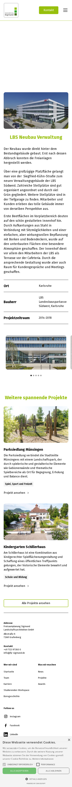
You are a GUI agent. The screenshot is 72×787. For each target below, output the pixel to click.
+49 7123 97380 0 (12, 649)
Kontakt (49, 10)
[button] (64, 10)
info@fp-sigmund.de (14, 652)
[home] (18, 10)
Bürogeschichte (12, 696)
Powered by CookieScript (36, 783)
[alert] (36, 762)
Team (6, 677)
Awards (41, 683)
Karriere (8, 683)
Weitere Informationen (42, 758)
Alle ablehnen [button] (53, 770)
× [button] (69, 740)
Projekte (42, 677)
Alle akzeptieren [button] (19, 770)
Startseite (9, 671)
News (41, 671)
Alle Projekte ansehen (36, 603)
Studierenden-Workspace (16, 690)
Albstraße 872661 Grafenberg (12, 635)
